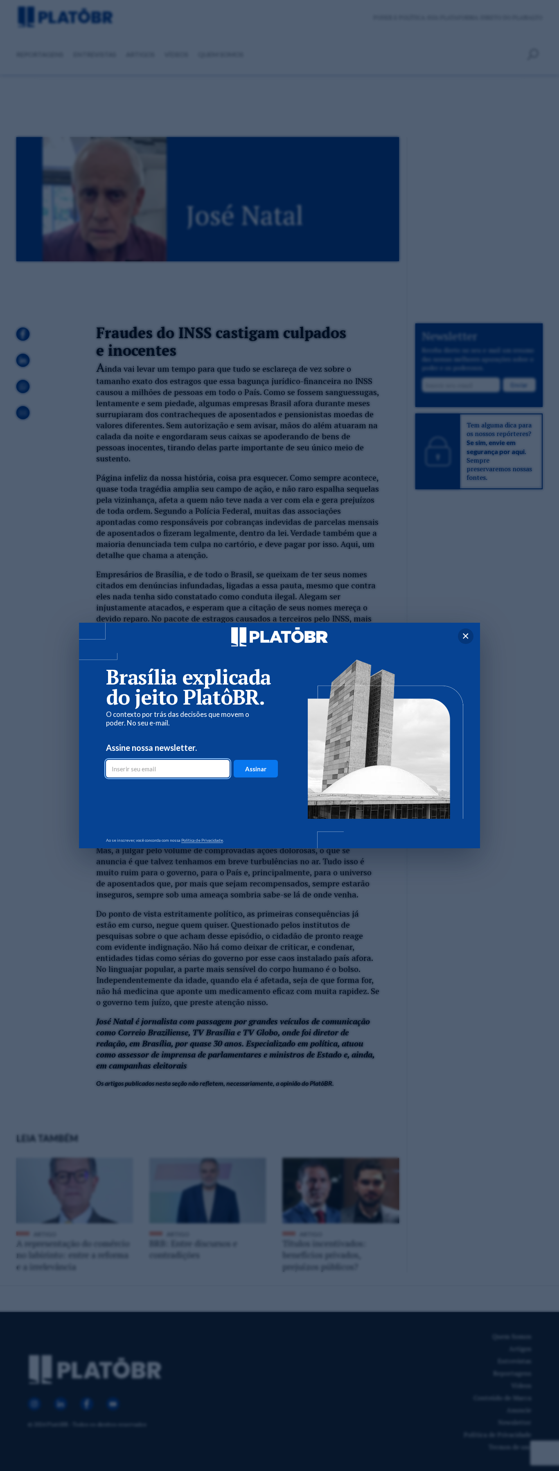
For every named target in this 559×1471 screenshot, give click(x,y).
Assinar (255, 769)
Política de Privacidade (202, 840)
